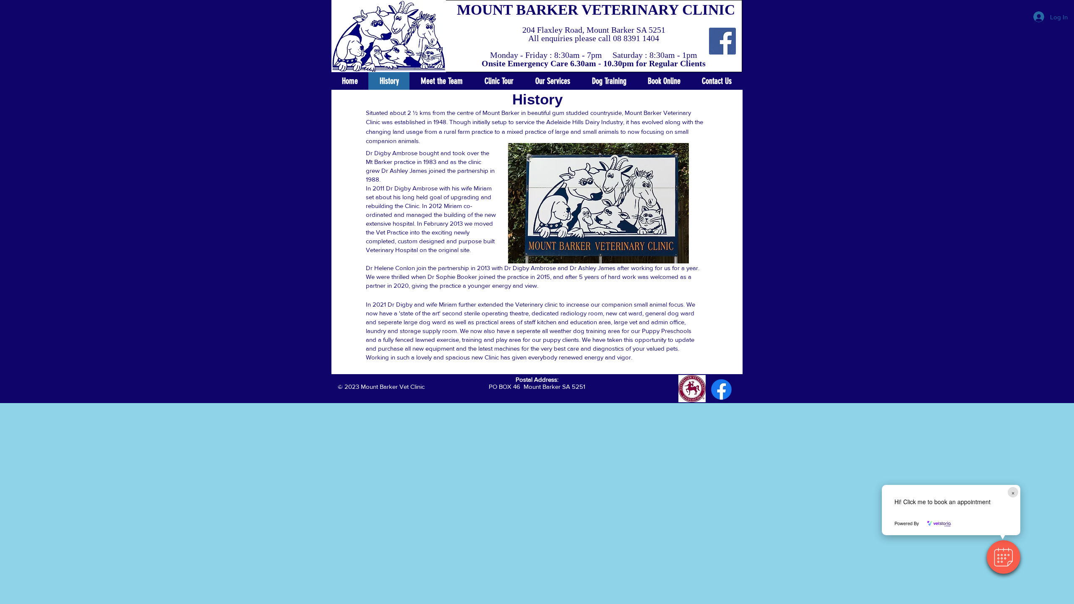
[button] (1003, 557)
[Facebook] (721, 389)
